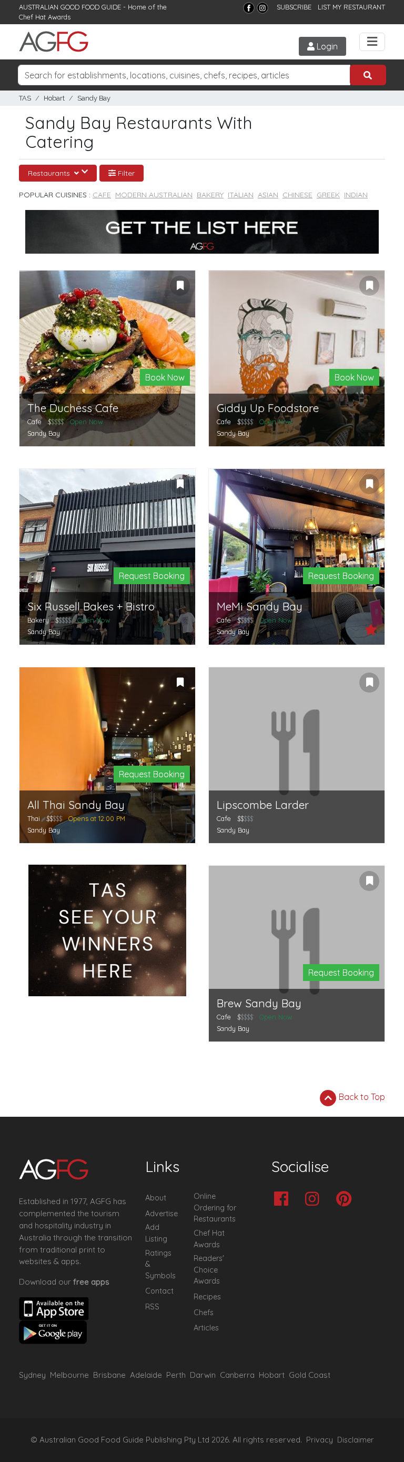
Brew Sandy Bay (259, 1003)
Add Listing (156, 1233)
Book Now (165, 377)
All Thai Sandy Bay (76, 805)
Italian (241, 194)
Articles (206, 1328)
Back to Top (361, 1097)
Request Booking (152, 575)
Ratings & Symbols (160, 1264)
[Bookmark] (180, 286)
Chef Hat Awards (44, 17)
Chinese (297, 194)
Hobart (54, 98)
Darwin (203, 1375)
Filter (125, 173)
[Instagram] (262, 8)
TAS (25, 98)
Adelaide (146, 1375)
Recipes (207, 1296)
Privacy (319, 1440)
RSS (152, 1306)
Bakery (210, 194)
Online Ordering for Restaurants (215, 1207)
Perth (176, 1375)
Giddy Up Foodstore (268, 408)
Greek (328, 194)
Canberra (237, 1375)
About (155, 1198)
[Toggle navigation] (372, 42)
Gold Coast (309, 1375)
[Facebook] (249, 8)
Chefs (204, 1312)
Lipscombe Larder (263, 805)
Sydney (32, 1375)
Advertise (161, 1213)
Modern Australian (154, 194)
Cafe (102, 194)
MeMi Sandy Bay (259, 606)
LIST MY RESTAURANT (351, 7)
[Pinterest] (346, 1199)
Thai (33, 818)
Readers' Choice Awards (209, 1270)
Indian (356, 194)
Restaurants (50, 173)
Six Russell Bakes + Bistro (91, 606)
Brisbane (109, 1375)
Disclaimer (355, 1440)
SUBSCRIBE (294, 7)
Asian (268, 194)
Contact (159, 1291)
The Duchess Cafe (72, 408)
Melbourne (69, 1375)
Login (326, 46)
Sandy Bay (93, 98)
